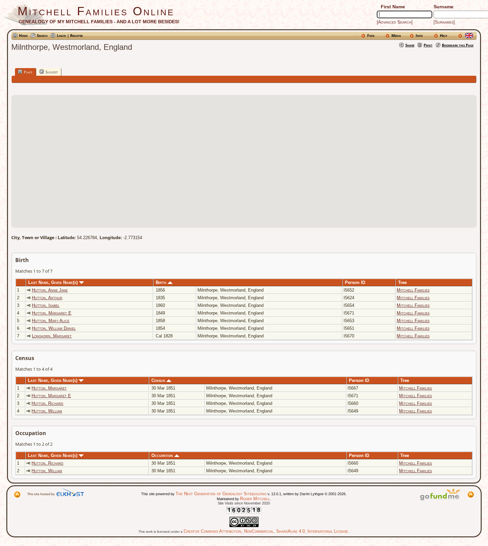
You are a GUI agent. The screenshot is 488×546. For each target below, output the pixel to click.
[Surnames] (444, 22)
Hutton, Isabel (45, 305)
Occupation (162, 455)
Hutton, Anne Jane (50, 290)
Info (419, 35)
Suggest (51, 71)
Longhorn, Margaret (52, 335)
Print (428, 45)
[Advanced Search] (395, 22)
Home (23, 35)
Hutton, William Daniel (54, 328)
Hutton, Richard (47, 403)
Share (409, 45)
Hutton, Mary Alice (50, 320)
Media (396, 35)
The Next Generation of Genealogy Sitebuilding (221, 493)
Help (443, 35)
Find (370, 35)
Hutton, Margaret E (51, 313)
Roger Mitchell (255, 498)
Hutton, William (47, 411)
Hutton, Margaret (49, 388)
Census (158, 380)
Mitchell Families (413, 290)
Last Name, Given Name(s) (53, 282)
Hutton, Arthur (47, 297)
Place (28, 71)
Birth (162, 282)
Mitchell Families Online (96, 11)
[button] (244, 157)
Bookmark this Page (457, 45)
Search (42, 35)
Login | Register (70, 35)
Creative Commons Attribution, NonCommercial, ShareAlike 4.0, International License (266, 531)
